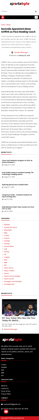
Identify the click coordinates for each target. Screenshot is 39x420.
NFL (5, 265)
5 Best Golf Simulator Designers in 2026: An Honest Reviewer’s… (17, 161)
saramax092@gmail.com (11, 404)
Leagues (7, 257)
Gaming (6, 244)
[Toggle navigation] (36, 17)
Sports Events (9, 279)
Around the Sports (10, 227)
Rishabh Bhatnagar (21, 52)
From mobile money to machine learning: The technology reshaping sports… (18, 173)
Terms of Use (5, 391)
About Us (4, 386)
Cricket (6, 235)
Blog (5, 233)
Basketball (8, 230)
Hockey (6, 252)
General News (9, 246)
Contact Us (5, 388)
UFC (2, 375)
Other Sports (8, 268)
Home (3, 25)
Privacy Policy (6, 394)
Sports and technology (12, 276)
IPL (5, 254)
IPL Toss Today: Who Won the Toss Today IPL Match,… (18, 319)
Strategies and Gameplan (13, 281)
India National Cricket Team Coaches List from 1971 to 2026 (18, 208)
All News (7, 225)
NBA (5, 262)
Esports (7, 238)
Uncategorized (9, 284)
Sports (6, 273)
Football (7, 241)
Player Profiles (9, 271)
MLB (5, 260)
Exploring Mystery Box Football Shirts (15, 185)
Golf (5, 249)
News (9, 25)
